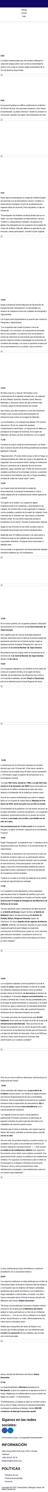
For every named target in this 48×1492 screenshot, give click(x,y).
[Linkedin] (10, 1430)
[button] (24, 21)
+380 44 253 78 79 (9, 1458)
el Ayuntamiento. (23, 1397)
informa (30, 870)
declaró (24, 678)
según (37, 641)
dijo (26, 1009)
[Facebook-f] (5, 1430)
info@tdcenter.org (13, 1461)
